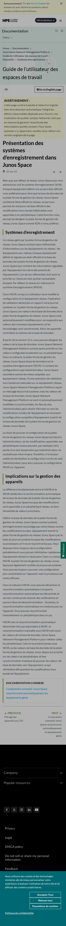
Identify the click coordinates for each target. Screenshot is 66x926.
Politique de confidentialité (19, 913)
